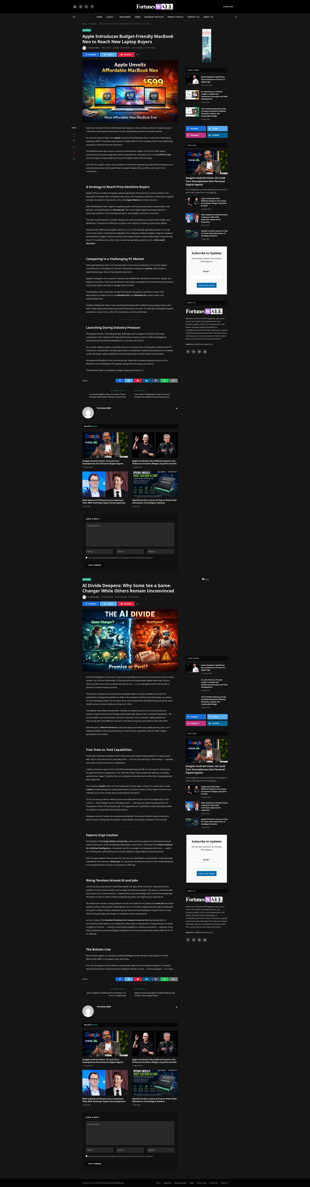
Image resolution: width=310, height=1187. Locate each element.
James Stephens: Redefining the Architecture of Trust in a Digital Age (213, 79)
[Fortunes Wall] (155, 6)
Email (206, 271)
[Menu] (74, 17)
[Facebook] (73, 134)
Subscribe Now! (207, 285)
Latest (110, 17)
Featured (86, 30)
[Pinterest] (73, 152)
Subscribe (228, 7)
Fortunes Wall (94, 48)
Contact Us (193, 17)
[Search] (236, 17)
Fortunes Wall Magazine (115, 1183)
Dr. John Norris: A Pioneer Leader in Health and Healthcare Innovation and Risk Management (214, 95)
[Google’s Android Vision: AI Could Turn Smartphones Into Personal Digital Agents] (105, 445)
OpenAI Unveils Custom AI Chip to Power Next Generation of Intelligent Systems (154, 501)
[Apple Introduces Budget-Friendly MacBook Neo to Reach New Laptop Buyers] (130, 91)
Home (99, 17)
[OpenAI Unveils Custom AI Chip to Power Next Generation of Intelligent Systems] (155, 484)
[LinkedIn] (73, 146)
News (137, 17)
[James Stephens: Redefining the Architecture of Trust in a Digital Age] (192, 80)
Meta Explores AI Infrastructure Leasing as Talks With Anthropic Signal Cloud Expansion (104, 501)
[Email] (73, 159)
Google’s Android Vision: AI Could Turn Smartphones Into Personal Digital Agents (102, 462)
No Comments (138, 48)
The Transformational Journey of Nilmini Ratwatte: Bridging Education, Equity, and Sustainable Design (213, 112)
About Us (208, 17)
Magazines (125, 17)
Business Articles (154, 17)
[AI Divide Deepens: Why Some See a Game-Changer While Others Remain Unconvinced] (130, 640)
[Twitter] (73, 140)
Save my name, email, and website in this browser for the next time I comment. (121, 558)
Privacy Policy (175, 17)
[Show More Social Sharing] (137, 54)
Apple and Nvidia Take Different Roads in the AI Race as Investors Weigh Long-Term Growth (154, 462)
